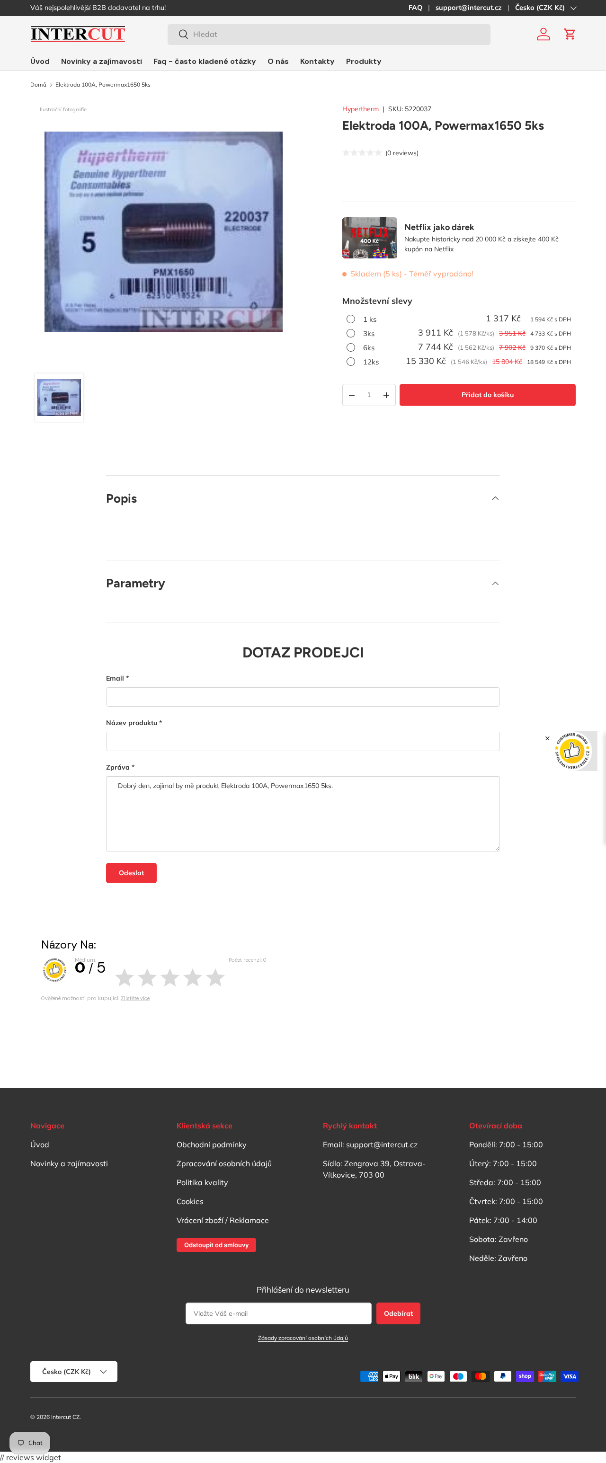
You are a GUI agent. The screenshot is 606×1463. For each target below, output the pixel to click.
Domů (38, 85)
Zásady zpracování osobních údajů (303, 1337)
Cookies (190, 1201)
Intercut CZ (65, 1416)
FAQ (415, 7)
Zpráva (118, 767)
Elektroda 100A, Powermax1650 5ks (103, 85)
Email (115, 678)
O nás (278, 61)
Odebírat (398, 1313)
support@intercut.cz (469, 7)
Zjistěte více (135, 998)
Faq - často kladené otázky (204, 61)
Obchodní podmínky (212, 1144)
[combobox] (329, 34)
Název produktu (131, 722)
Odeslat (131, 873)
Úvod (40, 61)
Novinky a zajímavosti (101, 61)
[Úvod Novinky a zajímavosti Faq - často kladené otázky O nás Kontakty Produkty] (206, 61)
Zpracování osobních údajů (224, 1163)
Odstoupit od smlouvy (216, 1245)
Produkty (364, 61)
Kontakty (317, 61)
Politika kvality (202, 1182)
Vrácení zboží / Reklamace (223, 1220)
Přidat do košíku (488, 394)
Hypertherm (360, 109)
